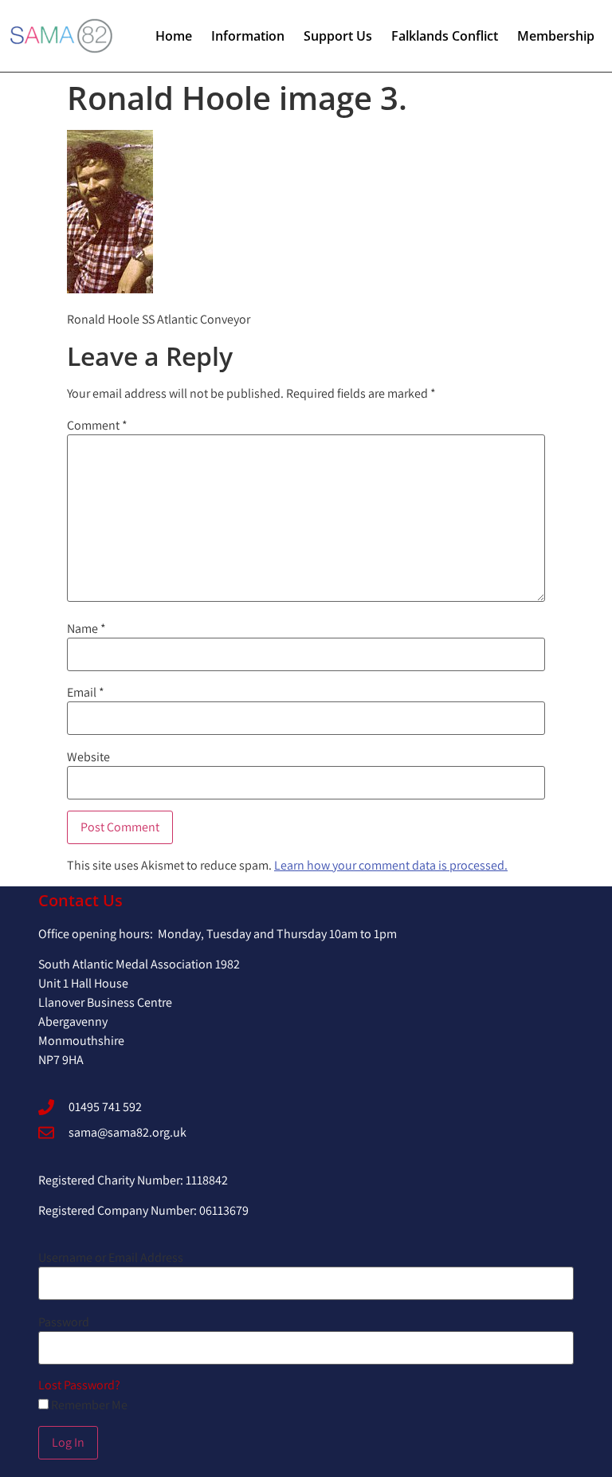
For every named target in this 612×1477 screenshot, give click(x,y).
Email (85, 692)
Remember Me (88, 1405)
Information (247, 36)
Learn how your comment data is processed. (391, 865)
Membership (555, 36)
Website (88, 757)
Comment (97, 425)
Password (63, 1322)
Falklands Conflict (444, 36)
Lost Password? (79, 1385)
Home (173, 36)
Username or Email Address (110, 1257)
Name (86, 629)
